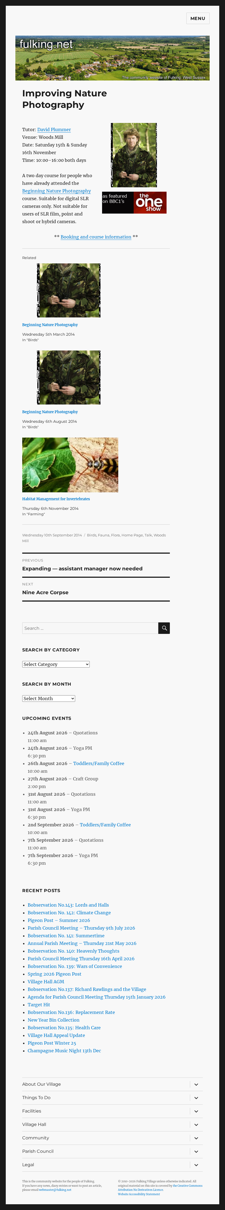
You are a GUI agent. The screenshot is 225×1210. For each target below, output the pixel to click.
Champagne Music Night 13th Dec (64, 1050)
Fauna (103, 535)
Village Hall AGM (46, 981)
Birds (91, 535)
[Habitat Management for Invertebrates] (99, 465)
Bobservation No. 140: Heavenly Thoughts (73, 951)
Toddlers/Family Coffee (98, 763)
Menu (198, 18)
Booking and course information (96, 237)
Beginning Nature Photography (56, 191)
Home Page (132, 535)
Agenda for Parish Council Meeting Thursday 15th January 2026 (97, 997)
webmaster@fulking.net (55, 1190)
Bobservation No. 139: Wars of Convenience (75, 966)
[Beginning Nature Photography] (99, 290)
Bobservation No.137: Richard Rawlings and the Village (87, 989)
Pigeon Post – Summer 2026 (59, 920)
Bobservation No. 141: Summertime (66, 935)
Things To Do (36, 1097)
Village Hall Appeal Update (56, 1035)
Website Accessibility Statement (139, 1194)
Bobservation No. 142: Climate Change (69, 912)
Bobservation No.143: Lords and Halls (68, 905)
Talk (148, 535)
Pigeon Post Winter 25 (52, 1043)
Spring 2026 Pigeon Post (54, 974)
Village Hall (34, 1124)
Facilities (31, 1111)
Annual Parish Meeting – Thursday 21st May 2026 (82, 943)
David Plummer (54, 129)
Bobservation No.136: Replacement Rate (71, 1012)
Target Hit (39, 1004)
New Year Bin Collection (54, 1020)
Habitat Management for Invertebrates (56, 499)
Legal (28, 1164)
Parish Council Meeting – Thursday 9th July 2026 (81, 928)
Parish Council (38, 1151)
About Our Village (41, 1084)
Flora (115, 535)
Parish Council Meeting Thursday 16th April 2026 (81, 958)
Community (35, 1137)
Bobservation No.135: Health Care (64, 1027)
